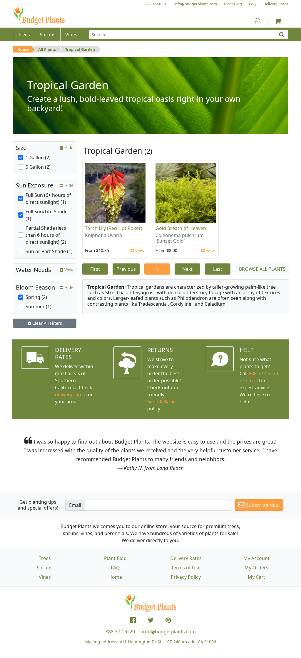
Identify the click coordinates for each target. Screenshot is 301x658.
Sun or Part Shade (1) (49, 251)
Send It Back (161, 401)
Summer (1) (38, 306)
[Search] (281, 34)
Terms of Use (185, 567)
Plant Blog (115, 558)
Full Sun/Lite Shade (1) (47, 215)
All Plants (47, 49)
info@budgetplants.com (169, 631)
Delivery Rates (186, 558)
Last (217, 269)
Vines (45, 577)
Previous (126, 269)
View (139, 250)
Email (75, 505)
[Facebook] (133, 620)
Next (187, 269)
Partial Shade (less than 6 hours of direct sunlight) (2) (46, 235)
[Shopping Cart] (278, 21)
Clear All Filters (46, 323)
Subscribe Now (262, 505)
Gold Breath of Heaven (180, 228)
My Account (256, 558)
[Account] (258, 21)
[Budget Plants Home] (39, 16)
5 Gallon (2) (38, 167)
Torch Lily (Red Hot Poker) (113, 228)
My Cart (256, 577)
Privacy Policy (186, 577)
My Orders (256, 567)
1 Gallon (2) (38, 157)
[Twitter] (150, 620)
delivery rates (70, 394)
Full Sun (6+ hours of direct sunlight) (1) (48, 198)
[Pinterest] (168, 620)
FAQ (115, 567)
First (95, 269)
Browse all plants (262, 269)
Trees (45, 558)
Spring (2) (36, 297)
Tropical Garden (80, 49)
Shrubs (45, 567)
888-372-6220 (263, 373)
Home (23, 49)
